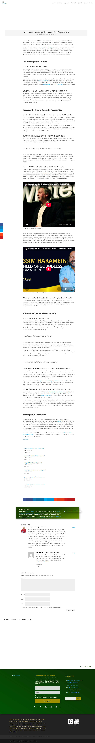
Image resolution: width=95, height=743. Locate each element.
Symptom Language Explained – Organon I (34, 477)
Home (53, 3)
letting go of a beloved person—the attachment (58, 392)
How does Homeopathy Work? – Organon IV (34, 456)
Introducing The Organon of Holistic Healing (34, 484)
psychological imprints (47, 47)
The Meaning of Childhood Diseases (47, 641)
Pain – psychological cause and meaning (47, 626)
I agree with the (47, 697)
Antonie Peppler (59, 84)
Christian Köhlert (42, 34)
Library (72, 3)
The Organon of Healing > (73, 690)
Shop (79, 3)
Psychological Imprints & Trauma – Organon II (35, 470)
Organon (66, 3)
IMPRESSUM (27, 737)
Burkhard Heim (46, 173)
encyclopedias (46, 84)
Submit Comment (70, 610)
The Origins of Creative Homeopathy (47, 655)
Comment (23, 578)
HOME (11, 737)
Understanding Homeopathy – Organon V (34, 448)
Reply (73, 527)
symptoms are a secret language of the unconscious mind (52, 380)
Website (23, 604)
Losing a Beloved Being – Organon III (33, 463)
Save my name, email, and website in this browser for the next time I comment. (42, 607)
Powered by (73, 724)
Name (23, 594)
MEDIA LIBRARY (18, 737)
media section (60, 421)
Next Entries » (85, 666)
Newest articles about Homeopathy (18, 619)
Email (22, 599)
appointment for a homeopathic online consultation (39, 517)
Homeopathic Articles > (73, 687)
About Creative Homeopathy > (74, 680)
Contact (86, 3)
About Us (59, 3)
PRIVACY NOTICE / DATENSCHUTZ (41, 737)
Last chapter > (26, 439)
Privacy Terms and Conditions (50, 697)
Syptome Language (43, 80)
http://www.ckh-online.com (42, 562)
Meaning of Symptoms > (73, 685)
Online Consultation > (73, 682)
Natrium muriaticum (46, 395)
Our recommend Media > (73, 692)
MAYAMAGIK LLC (32, 741)
